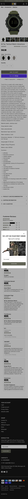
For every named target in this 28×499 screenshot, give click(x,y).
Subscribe (14, 263)
